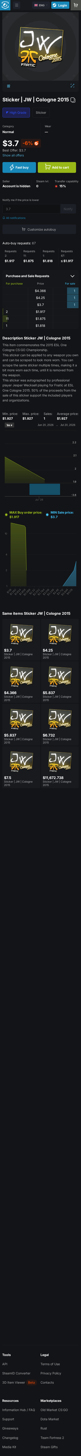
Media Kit (9, 1447)
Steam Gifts (49, 1447)
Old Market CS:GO (54, 1410)
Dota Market (49, 1419)
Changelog (10, 1438)
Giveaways (10, 1428)
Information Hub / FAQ (18, 1410)
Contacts (47, 1382)
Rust (43, 1428)
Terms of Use (50, 1364)
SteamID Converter (16, 1373)
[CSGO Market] (5, 5)
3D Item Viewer (13, 1382)
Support (8, 1419)
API (4, 1364)
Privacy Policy (50, 1373)
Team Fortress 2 (52, 1438)
